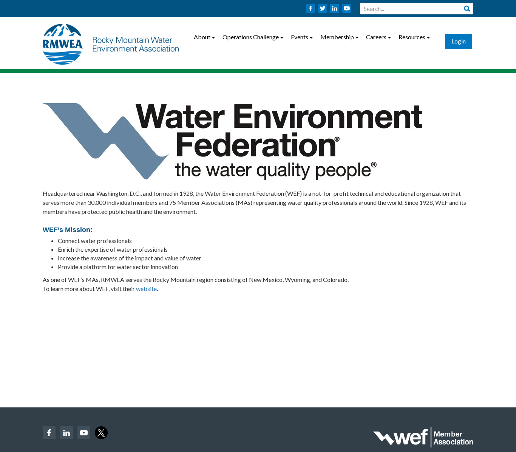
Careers (376, 36)
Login (458, 41)
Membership (337, 36)
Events (299, 36)
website (146, 288)
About (202, 36)
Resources (412, 36)
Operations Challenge (250, 36)
